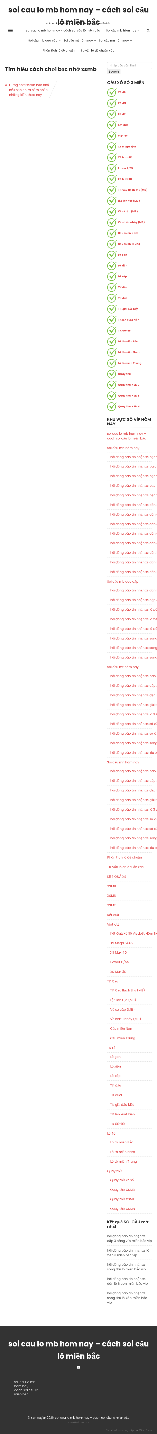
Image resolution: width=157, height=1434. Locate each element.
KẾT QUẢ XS (116, 876)
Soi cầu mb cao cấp (42, 40)
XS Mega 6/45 (127, 146)
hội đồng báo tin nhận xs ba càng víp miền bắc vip (131, 466)
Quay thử (124, 374)
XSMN (122, 103)
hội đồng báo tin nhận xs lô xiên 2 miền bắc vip (131, 609)
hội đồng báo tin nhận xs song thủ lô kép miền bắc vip (131, 648)
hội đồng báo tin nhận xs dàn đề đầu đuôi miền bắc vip (131, 543)
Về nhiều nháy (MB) (131, 222)
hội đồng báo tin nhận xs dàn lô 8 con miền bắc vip (131, 590)
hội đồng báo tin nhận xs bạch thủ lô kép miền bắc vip (131, 485)
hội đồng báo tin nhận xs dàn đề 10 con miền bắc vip (131, 533)
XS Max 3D (125, 179)
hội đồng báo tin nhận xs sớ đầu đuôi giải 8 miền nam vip (131, 819)
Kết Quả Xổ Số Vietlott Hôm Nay (131, 933)
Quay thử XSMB (128, 385)
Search (114, 72)
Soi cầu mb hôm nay (121, 30)
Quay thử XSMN (129, 406)
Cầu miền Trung (129, 244)
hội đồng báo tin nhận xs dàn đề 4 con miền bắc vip (131, 505)
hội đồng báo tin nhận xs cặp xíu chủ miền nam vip (131, 781)
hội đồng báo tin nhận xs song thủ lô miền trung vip (131, 743)
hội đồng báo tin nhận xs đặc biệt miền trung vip (131, 695)
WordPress (145, 1430)
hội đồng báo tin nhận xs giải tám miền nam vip (131, 800)
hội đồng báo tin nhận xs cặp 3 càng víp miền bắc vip (131, 600)
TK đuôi (123, 298)
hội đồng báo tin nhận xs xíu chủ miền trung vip (131, 753)
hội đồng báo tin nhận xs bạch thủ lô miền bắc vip (131, 495)
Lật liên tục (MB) (129, 200)
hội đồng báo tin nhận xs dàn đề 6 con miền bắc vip (131, 514)
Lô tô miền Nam (129, 352)
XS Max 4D (125, 157)
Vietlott (123, 135)
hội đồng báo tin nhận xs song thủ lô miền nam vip (131, 838)
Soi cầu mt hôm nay (78, 40)
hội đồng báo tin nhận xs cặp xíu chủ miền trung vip (131, 685)
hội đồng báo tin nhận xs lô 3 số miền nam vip (131, 809)
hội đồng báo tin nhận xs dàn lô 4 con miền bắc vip (131, 562)
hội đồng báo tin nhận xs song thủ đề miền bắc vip (131, 638)
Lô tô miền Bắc (128, 341)
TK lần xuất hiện (128, 319)
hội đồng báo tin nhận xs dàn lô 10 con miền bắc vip (131, 553)
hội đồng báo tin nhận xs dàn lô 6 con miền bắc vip (131, 572)
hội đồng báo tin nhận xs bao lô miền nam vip (131, 771)
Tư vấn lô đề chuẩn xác (97, 50)
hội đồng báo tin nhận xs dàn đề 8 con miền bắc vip (131, 524)
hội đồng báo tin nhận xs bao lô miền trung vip (131, 676)
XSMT (122, 114)
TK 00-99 (124, 330)
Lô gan (122, 254)
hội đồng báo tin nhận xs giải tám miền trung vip (131, 705)
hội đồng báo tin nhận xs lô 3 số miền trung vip (131, 714)
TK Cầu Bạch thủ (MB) (132, 190)
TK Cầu (112, 981)
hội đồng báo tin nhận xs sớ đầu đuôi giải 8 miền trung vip (131, 724)
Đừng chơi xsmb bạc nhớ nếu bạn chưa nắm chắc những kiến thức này (29, 90)
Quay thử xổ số (122, 1180)
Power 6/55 (125, 168)
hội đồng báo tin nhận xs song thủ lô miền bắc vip (131, 657)
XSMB (122, 92)
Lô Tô (111, 1133)
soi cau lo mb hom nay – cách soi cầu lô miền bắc (78, 10)
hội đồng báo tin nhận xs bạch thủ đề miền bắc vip (131, 476)
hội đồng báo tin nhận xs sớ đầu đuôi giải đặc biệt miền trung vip (131, 733)
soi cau (85, 1422)
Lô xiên (122, 265)
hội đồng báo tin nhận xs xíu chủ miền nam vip (131, 848)
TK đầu (122, 287)
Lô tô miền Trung (129, 363)
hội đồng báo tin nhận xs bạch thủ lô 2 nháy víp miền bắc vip (131, 457)
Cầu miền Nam (128, 233)
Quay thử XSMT (128, 395)
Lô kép (122, 276)
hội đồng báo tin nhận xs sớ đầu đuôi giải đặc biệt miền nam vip (131, 829)
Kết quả (123, 125)
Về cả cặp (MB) (128, 211)
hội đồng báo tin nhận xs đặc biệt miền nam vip (131, 790)
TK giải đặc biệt (128, 309)
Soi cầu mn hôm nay (114, 40)
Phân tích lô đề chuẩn (59, 50)
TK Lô (111, 1047)
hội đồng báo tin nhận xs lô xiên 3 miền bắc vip (131, 619)
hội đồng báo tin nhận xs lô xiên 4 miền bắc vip (131, 629)
